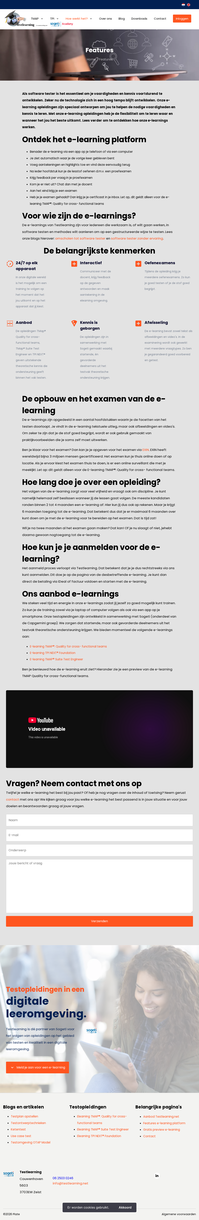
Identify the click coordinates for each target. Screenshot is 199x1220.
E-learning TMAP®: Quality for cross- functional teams (68, 646)
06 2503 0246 (63, 1178)
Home (91, 59)
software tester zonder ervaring (137, 238)
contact (12, 799)
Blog (122, 19)
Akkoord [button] (125, 1207)
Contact (160, 19)
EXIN (145, 449)
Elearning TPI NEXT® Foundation (99, 1136)
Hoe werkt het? (77, 19)
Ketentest (18, 1129)
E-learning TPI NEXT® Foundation (52, 653)
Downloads (139, 19)
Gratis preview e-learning (161, 1130)
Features (106, 59)
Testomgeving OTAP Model (30, 1142)
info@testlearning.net (70, 1183)
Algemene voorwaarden (179, 1214)
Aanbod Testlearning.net (161, 1117)
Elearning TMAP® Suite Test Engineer (103, 1129)
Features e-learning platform (164, 1123)
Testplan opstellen (24, 1116)
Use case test (21, 1136)
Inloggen (182, 19)
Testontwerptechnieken (28, 1123)
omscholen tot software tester (80, 238)
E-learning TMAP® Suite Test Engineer (56, 659)
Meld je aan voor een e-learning (37, 1067)
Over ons (105, 19)
